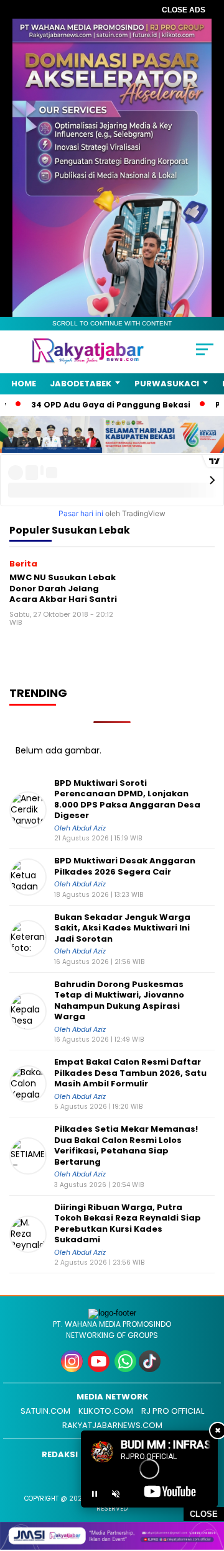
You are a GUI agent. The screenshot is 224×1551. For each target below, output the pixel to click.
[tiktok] (151, 1369)
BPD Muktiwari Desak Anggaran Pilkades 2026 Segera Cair (124, 866)
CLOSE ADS (183, 10)
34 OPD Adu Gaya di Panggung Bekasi (91, 404)
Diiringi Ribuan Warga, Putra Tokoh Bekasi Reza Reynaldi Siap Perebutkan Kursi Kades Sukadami (127, 1223)
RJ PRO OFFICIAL (172, 1411)
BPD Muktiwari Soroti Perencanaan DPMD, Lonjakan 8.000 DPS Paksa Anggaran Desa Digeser (127, 799)
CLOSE (204, 1514)
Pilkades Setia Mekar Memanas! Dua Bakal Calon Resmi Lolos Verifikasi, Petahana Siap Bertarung (126, 1145)
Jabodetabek (80, 383)
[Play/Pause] (94, 1494)
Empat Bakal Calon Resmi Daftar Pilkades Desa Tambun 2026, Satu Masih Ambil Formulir (130, 1073)
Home (23, 383)
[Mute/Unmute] (115, 1494)
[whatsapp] (125, 1369)
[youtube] (100, 1369)
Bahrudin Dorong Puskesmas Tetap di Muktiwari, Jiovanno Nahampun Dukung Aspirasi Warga (119, 1000)
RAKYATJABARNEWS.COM (112, 1425)
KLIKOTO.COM (105, 1411)
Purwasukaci (166, 383)
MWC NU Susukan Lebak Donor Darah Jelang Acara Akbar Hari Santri (63, 588)
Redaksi (60, 1454)
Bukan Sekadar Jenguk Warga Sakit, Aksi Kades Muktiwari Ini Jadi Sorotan (122, 928)
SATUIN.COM (45, 1411)
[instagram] (73, 1369)
